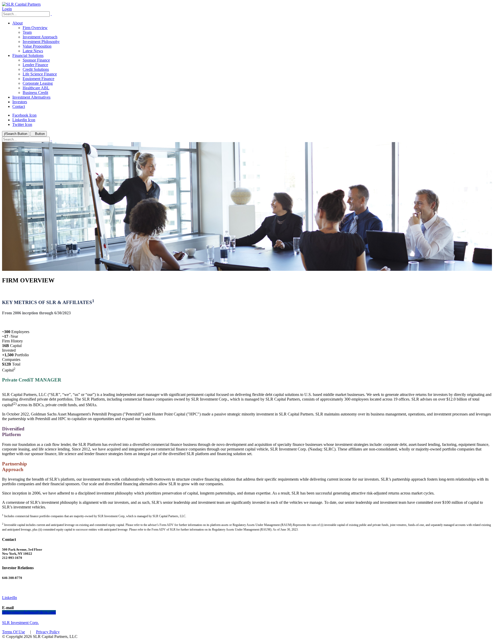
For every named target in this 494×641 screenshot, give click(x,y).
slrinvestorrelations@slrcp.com (29, 612)
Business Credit (35, 92)
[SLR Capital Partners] (21, 4)
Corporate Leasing (38, 83)
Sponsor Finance (36, 60)
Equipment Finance (38, 78)
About (17, 23)
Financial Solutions (27, 55)
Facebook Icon (24, 115)
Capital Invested (12, 347)
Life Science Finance (40, 74)
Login (7, 9)
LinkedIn (9, 597)
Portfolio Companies (15, 357)
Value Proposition (37, 46)
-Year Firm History (12, 338)
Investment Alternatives (31, 97)
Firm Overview (35, 27)
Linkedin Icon (23, 120)
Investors (19, 102)
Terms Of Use (13, 632)
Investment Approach (40, 37)
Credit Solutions (36, 69)
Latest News (33, 51)
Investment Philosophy (41, 41)
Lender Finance (35, 65)
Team (27, 32)
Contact (18, 106)
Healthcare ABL (36, 88)
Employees (20, 332)
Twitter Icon (22, 124)
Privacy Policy (48, 632)
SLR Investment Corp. (20, 622)
